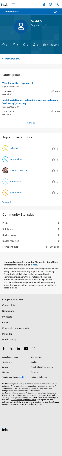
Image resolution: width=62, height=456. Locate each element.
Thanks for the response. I (17, 83)
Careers (6, 322)
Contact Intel (9, 305)
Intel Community (12, 58)
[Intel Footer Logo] (6, 429)
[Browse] (11, 13)
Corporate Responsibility (15, 328)
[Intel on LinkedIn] (18, 349)
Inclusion (7, 333)
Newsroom (8, 311)
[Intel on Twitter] (11, 349)
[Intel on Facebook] (3, 349)
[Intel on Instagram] (33, 349)
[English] (50, 4)
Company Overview (12, 299)
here (35, 264)
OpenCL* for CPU (10, 86)
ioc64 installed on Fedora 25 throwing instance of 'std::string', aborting (30, 101)
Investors (7, 316)
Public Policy (9, 339)
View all (31, 122)
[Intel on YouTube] (26, 349)
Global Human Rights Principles (23, 399)
